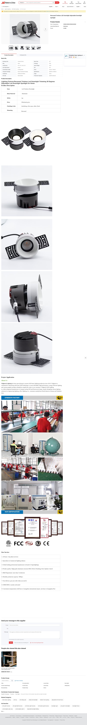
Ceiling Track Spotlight (33, 699)
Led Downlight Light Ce (19, 709)
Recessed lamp (4, 687)
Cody (2, 683)
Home (2, 9)
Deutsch (41, 717)
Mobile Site (71, 715)
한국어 (54, 717)
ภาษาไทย (64, 717)
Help (63, 6)
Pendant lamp (25, 687)
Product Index (65, 715)
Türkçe (68, 717)
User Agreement (50, 719)
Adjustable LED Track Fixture (57, 699)
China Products (18, 715)
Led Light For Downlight (65, 705)
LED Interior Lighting (15, 9)
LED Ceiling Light (22, 699)
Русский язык (32, 717)
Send (11, 642)
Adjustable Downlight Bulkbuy (33, 709)
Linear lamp (46, 685)
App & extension (70, 6)
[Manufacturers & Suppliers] (8, 2)
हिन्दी (60, 717)
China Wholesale (38, 715)
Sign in (84, 3)
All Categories (5, 6)
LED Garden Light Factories (43, 705)
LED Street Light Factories (30, 705)
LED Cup (15, 699)
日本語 (57, 717)
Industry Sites (51, 715)
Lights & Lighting (8, 9)
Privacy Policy (62, 719)
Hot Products (12, 715)
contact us (48, 11)
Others (45, 687)
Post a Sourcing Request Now (36, 642)
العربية (50, 717)
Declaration (57, 719)
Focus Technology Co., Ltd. (35, 719)
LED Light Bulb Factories (17, 705)
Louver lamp (46, 683)
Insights (75, 715)
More (2, 711)
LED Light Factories (6, 705)
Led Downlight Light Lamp (7, 709)
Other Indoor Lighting (6, 699)
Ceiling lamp (67, 685)
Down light (67, 683)
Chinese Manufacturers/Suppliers (28, 715)
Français (26, 717)
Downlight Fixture (75, 705)
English (13, 717)
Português (22, 717)
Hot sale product (25, 683)
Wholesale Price (45, 715)
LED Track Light (23, 9)
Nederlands (46, 717)
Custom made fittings (5, 685)
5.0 (70, 57)
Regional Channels (58, 715)
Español (17, 717)
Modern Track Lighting (44, 699)
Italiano (37, 717)
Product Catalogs (19, 680)
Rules (85, 6)
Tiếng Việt (72, 717)
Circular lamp (25, 685)
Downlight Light (54, 705)
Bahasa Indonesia (79, 717)
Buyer (56, 6)
